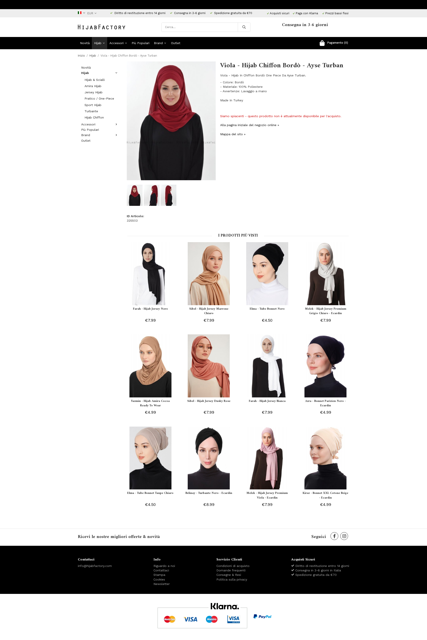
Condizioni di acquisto (233, 566)
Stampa (159, 575)
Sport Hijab (93, 105)
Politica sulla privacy (231, 579)
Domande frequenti (231, 570)
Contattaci (161, 570)
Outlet (175, 43)
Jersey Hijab (94, 92)
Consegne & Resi (228, 575)
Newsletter (161, 584)
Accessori (116, 43)
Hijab (97, 43)
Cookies (159, 579)
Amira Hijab (93, 86)
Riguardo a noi (164, 566)
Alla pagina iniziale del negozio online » (249, 125)
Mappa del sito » (233, 134)
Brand (158, 43)
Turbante (91, 111)
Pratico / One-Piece (99, 98)
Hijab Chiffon (94, 117)
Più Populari (140, 43)
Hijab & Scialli (95, 80)
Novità (85, 43)
